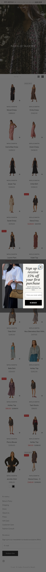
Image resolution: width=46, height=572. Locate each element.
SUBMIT (33, 302)
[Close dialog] (40, 267)
